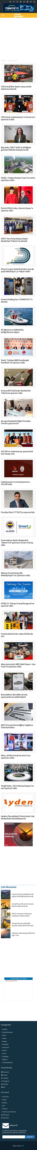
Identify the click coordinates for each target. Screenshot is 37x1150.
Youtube (5, 1084)
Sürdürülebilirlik (7, 1062)
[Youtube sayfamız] (27, 1)
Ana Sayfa (5, 1097)
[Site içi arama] (10, 1)
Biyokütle (5, 1044)
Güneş (4, 1038)
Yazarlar (5, 1109)
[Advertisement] (18, 37)
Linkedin (5, 1078)
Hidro (4, 1035)
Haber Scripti (17, 1146)
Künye (4, 1100)
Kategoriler (6, 1025)
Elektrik (4, 1029)
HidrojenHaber (15, 978)
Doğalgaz (5, 1056)
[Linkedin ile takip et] (20, 1)
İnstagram (6, 1081)
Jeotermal (5, 1047)
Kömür (4, 1050)
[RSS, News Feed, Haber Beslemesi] (31, 1)
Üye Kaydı (6, 1115)
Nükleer (4, 1059)
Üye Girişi (6, 1118)
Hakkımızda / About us (9, 1112)
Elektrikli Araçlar (7, 1032)
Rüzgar (4, 1041)
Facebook (6, 1072)
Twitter (5, 1075)
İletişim (4, 1103)
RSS (4, 1087)
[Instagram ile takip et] (24, 1)
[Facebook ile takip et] (14, 1)
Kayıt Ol (29, 1137)
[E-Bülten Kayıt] (34, 1)
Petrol (4, 1053)
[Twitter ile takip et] (17, 1)
